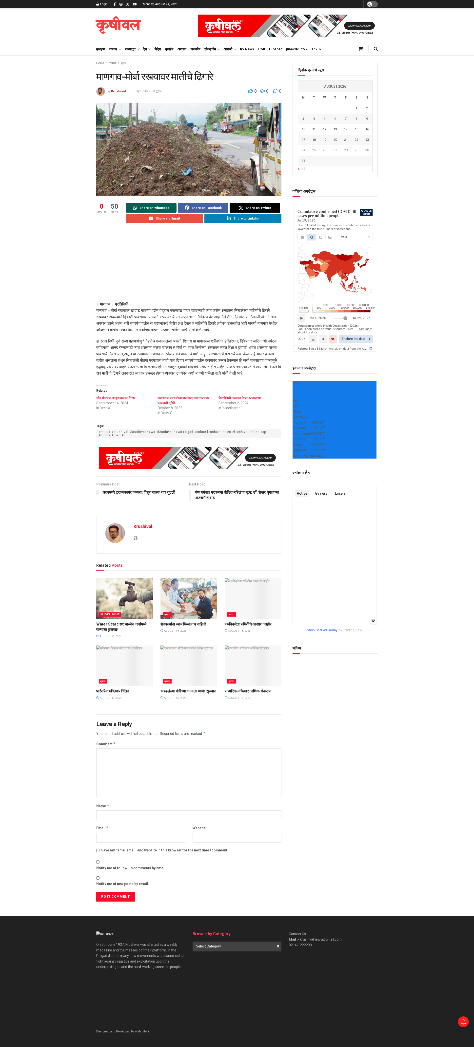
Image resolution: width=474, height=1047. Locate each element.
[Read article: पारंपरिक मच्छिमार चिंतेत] (124, 665)
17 (303, 139)
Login (103, 4)
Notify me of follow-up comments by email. (131, 868)
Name (102, 806)
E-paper (275, 49)
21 (346, 139)
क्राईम (169, 49)
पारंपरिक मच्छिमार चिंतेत (112, 691)
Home (100, 63)
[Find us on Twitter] (127, 4)
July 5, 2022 (142, 91)
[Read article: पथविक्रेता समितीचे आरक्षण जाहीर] (253, 598)
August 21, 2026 (110, 636)
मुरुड (123, 63)
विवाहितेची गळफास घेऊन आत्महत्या (239, 398)
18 (314, 139)
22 (356, 139)
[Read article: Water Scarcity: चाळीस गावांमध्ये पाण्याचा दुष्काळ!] (124, 598)
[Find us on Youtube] (135, 4)
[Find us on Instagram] (120, 4)
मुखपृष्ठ (100, 49)
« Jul (301, 169)
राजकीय (195, 49)
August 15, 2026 (174, 698)
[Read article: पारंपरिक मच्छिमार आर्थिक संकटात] (253, 665)
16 (367, 129)
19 (324, 139)
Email (102, 828)
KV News (247, 49)
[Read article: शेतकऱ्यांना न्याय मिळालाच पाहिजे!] (188, 598)
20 (335, 139)
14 (346, 129)
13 (335, 129)
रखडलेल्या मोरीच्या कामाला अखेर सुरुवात (188, 691)
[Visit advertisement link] (288, 26)
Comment (106, 744)
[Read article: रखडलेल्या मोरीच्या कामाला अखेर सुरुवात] (188, 665)
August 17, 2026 (110, 698)
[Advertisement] (188, 266)
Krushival (118, 91)
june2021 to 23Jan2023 (304, 49)
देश (145, 49)
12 (324, 129)
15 (356, 129)
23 (367, 139)
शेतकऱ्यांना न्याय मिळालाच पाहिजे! (183, 624)
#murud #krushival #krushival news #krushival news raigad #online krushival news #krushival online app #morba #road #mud (182, 433)
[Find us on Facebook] (115, 4)
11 (314, 129)
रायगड (113, 49)
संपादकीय (210, 49)
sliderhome (110, 614)
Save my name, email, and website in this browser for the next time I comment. (164, 850)
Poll (261, 49)
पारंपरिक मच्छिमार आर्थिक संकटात (248, 691)
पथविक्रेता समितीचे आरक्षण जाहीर (248, 624)
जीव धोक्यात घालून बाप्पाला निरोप (116, 398)
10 (303, 129)
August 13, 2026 (238, 698)
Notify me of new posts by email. (122, 884)
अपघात (182, 49)
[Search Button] (376, 49)
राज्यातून (130, 49)
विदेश (158, 49)
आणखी (228, 49)
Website (199, 828)
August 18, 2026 (174, 630)
